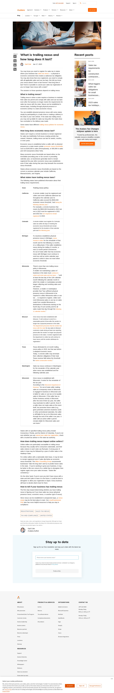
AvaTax (39, 607)
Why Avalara (20, 607)
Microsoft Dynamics (63, 610)
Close (112, 678)
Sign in (74, 3)
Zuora (59, 633)
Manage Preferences (95, 685)
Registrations (27, 511)
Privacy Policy (6, 691)
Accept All (70, 685)
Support (68, 3)
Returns (40, 610)
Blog (18, 15)
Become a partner (22, 629)
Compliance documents (44, 618)
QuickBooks (61, 618)
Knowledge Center (22, 660)
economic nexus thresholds (53, 146)
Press (18, 636)
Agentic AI (30, 10)
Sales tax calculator (22, 672)
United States (46, 515)
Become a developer (22, 633)
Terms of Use (7, 689)
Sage (59, 622)
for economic (59, 124)
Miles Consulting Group (43, 461)
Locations (19, 640)
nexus (22, 127)
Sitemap (19, 644)
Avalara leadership (22, 622)
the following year (44, 230)
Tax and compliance (29, 515)
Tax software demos (43, 614)
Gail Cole (28, 64)
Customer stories (21, 618)
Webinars (19, 668)
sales (40, 73)
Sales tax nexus (42, 511)
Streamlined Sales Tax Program (25, 614)
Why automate (21, 610)
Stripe (59, 629)
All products (41, 622)
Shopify (60, 625)
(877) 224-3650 (60, 3)
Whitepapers (20, 664)
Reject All (81, 685)
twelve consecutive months (43, 360)
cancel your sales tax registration (47, 435)
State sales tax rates (22, 675)
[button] (37, 10)
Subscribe (57, 571)
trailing (41, 124)
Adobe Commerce (63, 607)
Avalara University (22, 657)
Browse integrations (63, 636)
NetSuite (60, 614)
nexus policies (49, 124)
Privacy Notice (55, 564)
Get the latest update (87, 143)
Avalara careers (21, 625)
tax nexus (45, 73)
